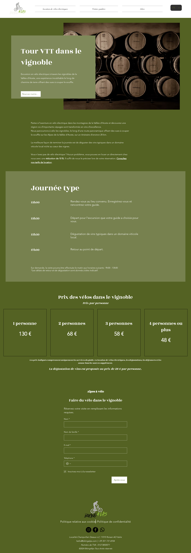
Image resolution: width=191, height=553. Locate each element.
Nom (67, 419)
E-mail (67, 445)
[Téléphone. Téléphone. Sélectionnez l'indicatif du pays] (68, 463)
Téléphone (69, 458)
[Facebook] (95, 529)
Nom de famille (71, 432)
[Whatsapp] (102, 529)
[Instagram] (88, 529)
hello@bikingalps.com (86, 541)
